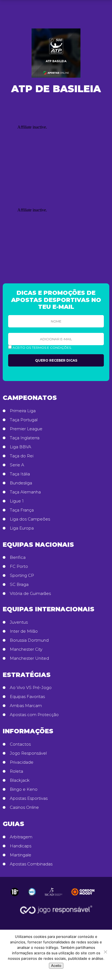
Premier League (26, 428)
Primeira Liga (23, 410)
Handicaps (20, 846)
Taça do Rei (21, 455)
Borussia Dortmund (29, 640)
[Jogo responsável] (15, 892)
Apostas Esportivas (29, 798)
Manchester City (26, 649)
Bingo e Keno (24, 789)
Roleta (16, 771)
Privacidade (21, 762)
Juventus (19, 622)
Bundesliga (21, 483)
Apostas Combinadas (31, 864)
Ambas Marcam (26, 705)
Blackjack (20, 780)
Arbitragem (21, 837)
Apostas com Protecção (34, 714)
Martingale (20, 855)
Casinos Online (24, 807)
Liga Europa (22, 528)
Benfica (18, 557)
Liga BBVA (20, 446)
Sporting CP (22, 575)
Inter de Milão (24, 631)
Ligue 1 (17, 501)
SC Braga (19, 584)
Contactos (20, 744)
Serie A (17, 465)
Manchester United (29, 658)
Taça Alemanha (25, 492)
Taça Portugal (24, 419)
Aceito (56, 966)
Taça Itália (20, 474)
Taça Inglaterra (24, 437)
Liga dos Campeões (30, 519)
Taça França (22, 510)
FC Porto (19, 566)
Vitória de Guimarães (30, 593)
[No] (105, 952)
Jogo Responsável (28, 753)
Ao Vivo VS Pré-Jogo (31, 687)
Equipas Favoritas (27, 696)
